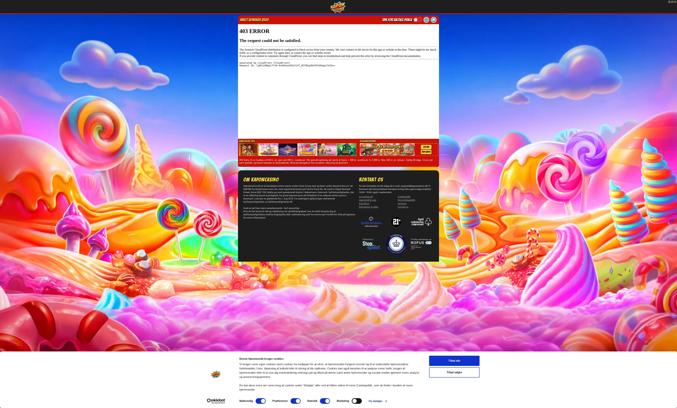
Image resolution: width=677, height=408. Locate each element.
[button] (426, 20)
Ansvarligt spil (366, 196)
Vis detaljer (375, 401)
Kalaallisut (364, 203)
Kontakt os (403, 206)
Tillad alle (454, 360)
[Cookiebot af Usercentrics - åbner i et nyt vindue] (216, 401)
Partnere (402, 203)
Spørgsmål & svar (367, 200)
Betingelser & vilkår (368, 206)
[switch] (296, 401)
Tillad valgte (454, 372)
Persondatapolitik (406, 200)
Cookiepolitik (404, 196)
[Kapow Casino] (338, 7)
